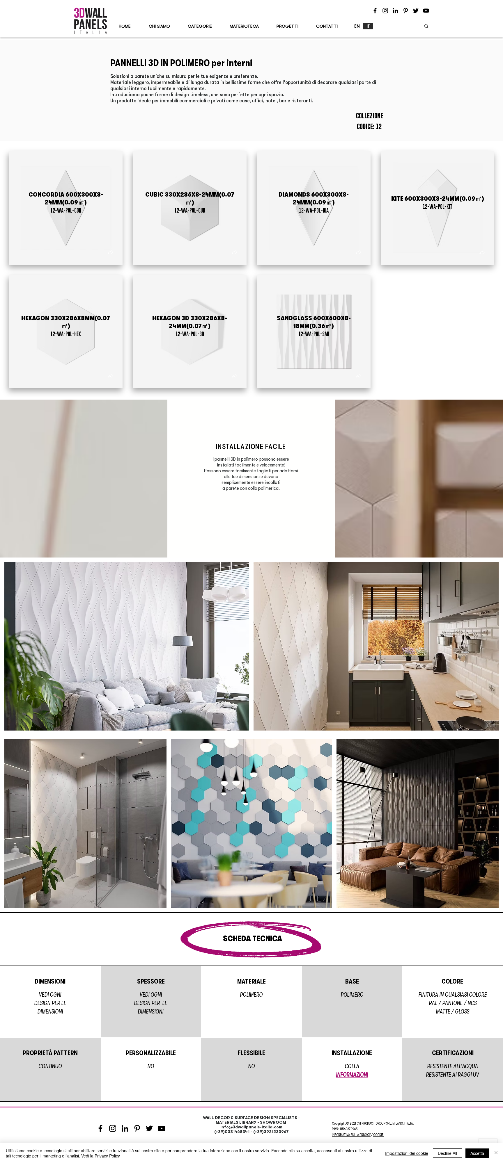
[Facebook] (375, 10)
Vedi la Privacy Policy (100, 1156)
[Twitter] (415, 10)
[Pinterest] (405, 10)
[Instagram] (385, 10)
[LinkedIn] (395, 10)
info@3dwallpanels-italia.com (251, 1127)
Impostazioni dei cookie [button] (406, 1153)
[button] (110, 253)
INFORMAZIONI (352, 1074)
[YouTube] (426, 10)
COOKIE (378, 1135)
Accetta (477, 1153)
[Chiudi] (496, 1153)
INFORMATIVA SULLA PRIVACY (351, 1135)
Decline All (447, 1153)
